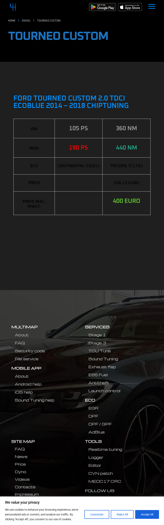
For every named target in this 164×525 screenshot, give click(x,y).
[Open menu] (152, 7)
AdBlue (96, 431)
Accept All (147, 514)
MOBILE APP (26, 368)
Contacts (25, 486)
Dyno (20, 471)
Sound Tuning (103, 358)
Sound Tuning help (34, 400)
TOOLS (93, 441)
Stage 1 (97, 334)
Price (20, 464)
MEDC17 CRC (104, 481)
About (22, 334)
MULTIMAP (24, 326)
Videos (22, 479)
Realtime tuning (105, 449)
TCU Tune (99, 350)
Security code (30, 350)
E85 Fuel (98, 374)
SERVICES (97, 326)
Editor (94, 465)
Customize (96, 514)
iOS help (24, 392)
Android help (28, 384)
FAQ (20, 342)
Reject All (122, 514)
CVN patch (100, 473)
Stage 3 (97, 342)
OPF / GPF (100, 423)
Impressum (27, 494)
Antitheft (98, 382)
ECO (90, 400)
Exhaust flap (102, 366)
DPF (93, 415)
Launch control (104, 390)
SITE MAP (23, 441)
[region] (82, 510)
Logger (95, 457)
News (21, 456)
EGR (93, 408)
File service (26, 358)
